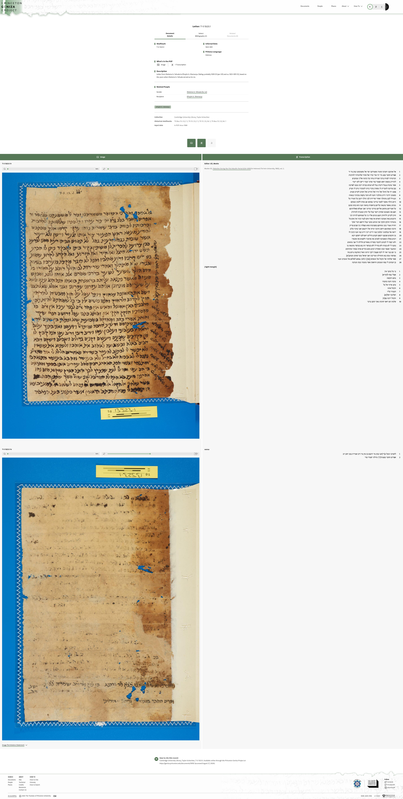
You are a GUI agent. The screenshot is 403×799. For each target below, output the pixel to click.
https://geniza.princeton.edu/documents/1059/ (177, 763)
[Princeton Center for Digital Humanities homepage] (374, 783)
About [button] (344, 6)
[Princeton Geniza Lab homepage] (359, 783)
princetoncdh (391, 787)
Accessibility (12, 796)
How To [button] (357, 6)
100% (97, 169)
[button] (12, 8)
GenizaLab (390, 782)
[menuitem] (303, 7)
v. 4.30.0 (377, 796)
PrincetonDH (391, 785)
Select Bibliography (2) (201, 34)
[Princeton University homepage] (388, 796)
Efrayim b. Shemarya (194, 97)
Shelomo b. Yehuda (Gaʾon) (197, 92)
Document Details (170, 34)
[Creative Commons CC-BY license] (55, 796)
